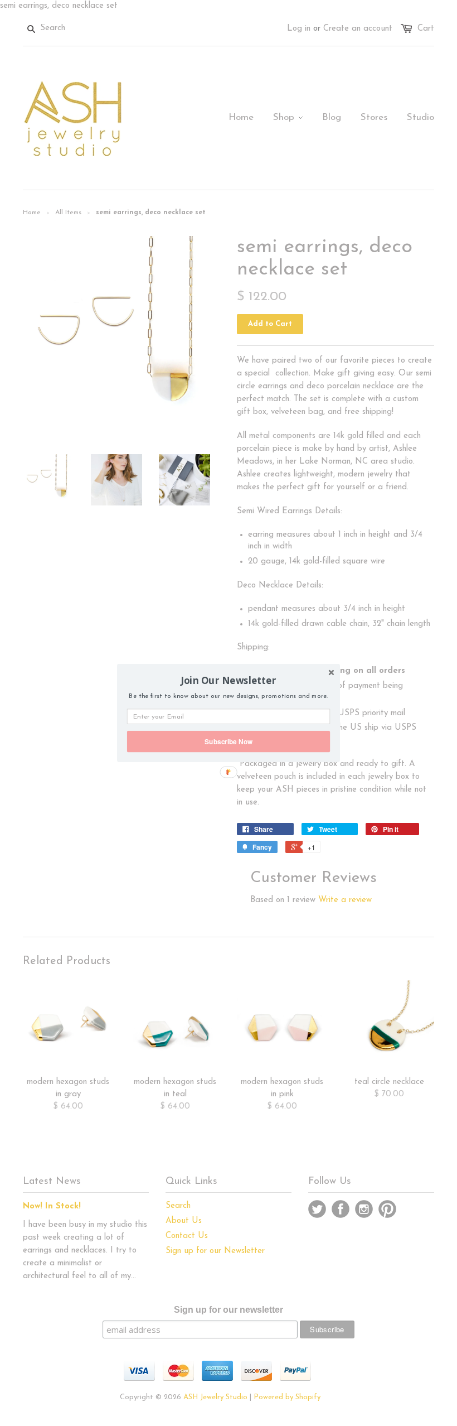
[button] (228, 680)
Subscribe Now (228, 741)
